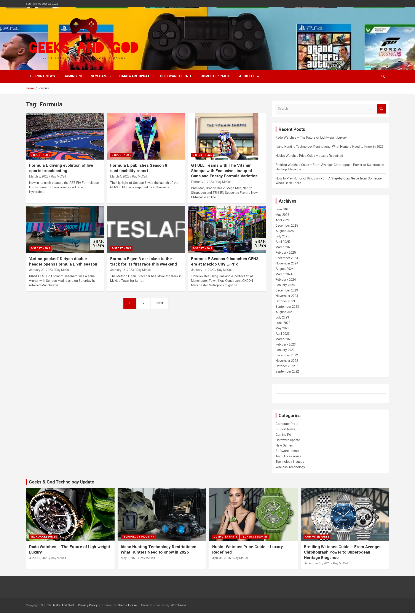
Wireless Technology (290, 467)
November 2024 (287, 263)
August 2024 (285, 269)
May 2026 (282, 215)
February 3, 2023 (202, 182)
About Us (247, 76)
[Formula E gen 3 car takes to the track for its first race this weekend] (146, 229)
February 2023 (286, 344)
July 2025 (282, 236)
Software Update (176, 76)
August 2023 (285, 312)
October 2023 (285, 301)
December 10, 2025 (317, 563)
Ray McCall (58, 176)
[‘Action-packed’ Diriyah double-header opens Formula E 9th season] (65, 229)
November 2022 (287, 361)
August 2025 (285, 231)
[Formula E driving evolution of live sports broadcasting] (65, 136)
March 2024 (284, 274)
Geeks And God (63, 605)
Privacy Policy (87, 605)
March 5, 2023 (38, 176)
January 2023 (285, 350)
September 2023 (287, 307)
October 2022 (285, 366)
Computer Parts (215, 76)
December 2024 (287, 258)
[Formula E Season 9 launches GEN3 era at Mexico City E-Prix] (227, 229)
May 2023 (282, 328)
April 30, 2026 (221, 558)
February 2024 (286, 280)
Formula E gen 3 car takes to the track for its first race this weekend (143, 261)
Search (381, 109)
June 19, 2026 (38, 558)
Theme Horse (127, 605)
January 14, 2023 (203, 270)
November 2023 (287, 296)
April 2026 (283, 220)
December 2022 (287, 355)
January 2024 (285, 285)
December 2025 (287, 225)
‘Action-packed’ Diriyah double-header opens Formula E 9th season (63, 261)
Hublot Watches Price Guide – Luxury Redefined (310, 156)
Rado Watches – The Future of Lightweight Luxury (311, 137)
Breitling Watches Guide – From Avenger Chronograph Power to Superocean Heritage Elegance (342, 552)
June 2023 (283, 323)
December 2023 (287, 290)
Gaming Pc (73, 76)
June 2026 (283, 209)
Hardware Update (135, 76)
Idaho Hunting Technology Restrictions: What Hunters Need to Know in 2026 (329, 147)
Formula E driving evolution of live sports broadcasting (61, 168)
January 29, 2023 (41, 270)
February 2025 (286, 252)
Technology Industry (290, 462)
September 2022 (287, 371)
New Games (101, 76)
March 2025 (284, 247)
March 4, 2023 (119, 176)
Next (159, 303)
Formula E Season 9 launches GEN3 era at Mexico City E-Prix (225, 261)
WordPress (179, 605)
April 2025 (283, 242)
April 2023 (283, 334)
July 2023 (282, 317)
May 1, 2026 (129, 558)
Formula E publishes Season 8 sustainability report (138, 168)
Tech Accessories (288, 456)
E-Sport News (42, 76)
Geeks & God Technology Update (61, 482)
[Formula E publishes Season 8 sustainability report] (146, 136)
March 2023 (284, 339)
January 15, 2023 (122, 270)
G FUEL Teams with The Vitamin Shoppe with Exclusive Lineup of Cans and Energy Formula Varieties (224, 170)
